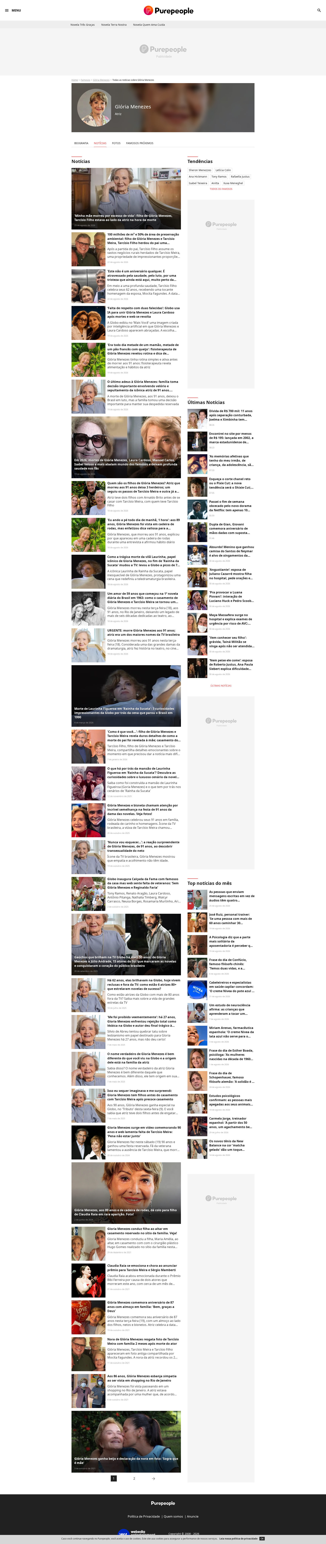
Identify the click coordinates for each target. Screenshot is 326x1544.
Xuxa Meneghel (233, 183)
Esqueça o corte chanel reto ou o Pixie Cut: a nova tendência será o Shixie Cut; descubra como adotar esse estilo (230, 487)
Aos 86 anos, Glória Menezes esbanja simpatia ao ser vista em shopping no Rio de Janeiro (142, 1378)
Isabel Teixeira (198, 183)
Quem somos (173, 1516)
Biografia (81, 143)
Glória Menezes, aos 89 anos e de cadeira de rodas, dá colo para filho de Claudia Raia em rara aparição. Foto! (125, 1212)
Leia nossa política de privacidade (238, 1538)
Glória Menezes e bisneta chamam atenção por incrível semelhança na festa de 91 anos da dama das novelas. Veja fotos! (142, 809)
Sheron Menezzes (200, 170)
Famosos (85, 80)
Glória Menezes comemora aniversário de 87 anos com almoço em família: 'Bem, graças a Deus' (140, 1306)
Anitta (215, 183)
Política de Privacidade (144, 1516)
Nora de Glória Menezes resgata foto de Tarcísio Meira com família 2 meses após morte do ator (143, 1341)
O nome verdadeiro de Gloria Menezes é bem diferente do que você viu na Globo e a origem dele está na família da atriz (141, 1058)
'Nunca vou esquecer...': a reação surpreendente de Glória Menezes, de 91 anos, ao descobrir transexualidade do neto (143, 846)
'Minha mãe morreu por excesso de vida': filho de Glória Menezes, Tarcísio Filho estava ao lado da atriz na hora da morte (123, 218)
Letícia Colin (223, 170)
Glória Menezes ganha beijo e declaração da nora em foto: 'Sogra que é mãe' (126, 1461)
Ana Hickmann (198, 176)
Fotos (116, 143)
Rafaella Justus (240, 176)
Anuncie (192, 1516)
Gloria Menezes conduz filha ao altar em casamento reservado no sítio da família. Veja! (142, 1231)
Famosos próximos (139, 143)
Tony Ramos (219, 176)
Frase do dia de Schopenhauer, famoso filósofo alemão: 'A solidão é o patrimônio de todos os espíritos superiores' (231, 1081)
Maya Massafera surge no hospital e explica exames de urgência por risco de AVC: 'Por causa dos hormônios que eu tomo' (231, 623)
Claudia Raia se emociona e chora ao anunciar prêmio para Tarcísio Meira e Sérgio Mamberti (142, 1268)
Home (75, 80)
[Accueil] (168, 10)
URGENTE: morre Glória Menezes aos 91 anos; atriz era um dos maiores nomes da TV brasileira (143, 632)
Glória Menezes (101, 80)
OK (262, 1538)
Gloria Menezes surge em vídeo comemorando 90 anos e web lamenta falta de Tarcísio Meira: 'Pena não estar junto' (144, 1131)
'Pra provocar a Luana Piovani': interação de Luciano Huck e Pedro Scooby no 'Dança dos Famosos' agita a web (231, 600)
